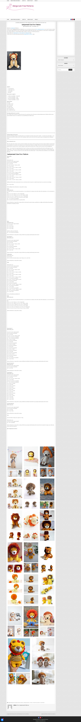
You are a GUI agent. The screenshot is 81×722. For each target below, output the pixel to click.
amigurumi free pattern (28, 34)
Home (8, 0)
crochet (33, 22)
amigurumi (17, 22)
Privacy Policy (30, 0)
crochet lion (44, 22)
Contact (36, 0)
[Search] (74, 19)
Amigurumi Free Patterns (23, 22)
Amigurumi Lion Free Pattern (31, 25)
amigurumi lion (30, 22)
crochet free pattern (36, 702)
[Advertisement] (55, 10)
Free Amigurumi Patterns (27, 26)
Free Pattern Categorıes (15, 0)
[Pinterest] (72, 19)
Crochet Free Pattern (38, 22)
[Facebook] (71, 19)
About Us (24, 0)
